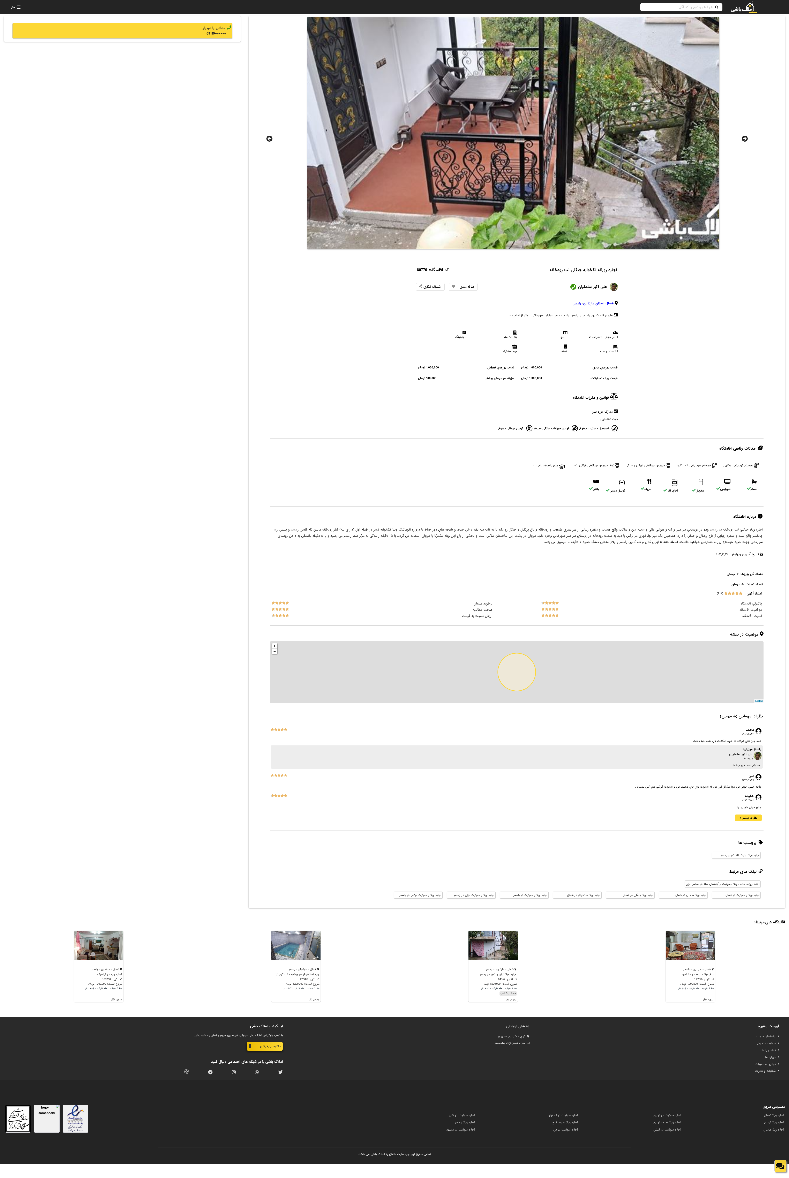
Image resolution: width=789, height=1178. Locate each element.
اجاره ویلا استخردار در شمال (583, 895)
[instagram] (234, 1072)
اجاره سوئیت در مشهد (460, 1129)
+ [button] (274, 646)
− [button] (274, 651)
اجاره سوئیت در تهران (667, 1115)
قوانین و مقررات (766, 1064)
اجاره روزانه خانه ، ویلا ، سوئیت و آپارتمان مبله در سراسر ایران (722, 884)
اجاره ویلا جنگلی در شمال (638, 895)
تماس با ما (769, 1050)
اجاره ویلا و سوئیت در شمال (742, 895)
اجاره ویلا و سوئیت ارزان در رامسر (474, 895)
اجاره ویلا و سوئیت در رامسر (530, 895)
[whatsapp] (257, 1072)
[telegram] (210, 1072)
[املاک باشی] (744, 7)
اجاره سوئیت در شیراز (461, 1115)
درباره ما (770, 1057)
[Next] (745, 139)
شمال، (609, 303)
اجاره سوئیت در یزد (565, 1129)
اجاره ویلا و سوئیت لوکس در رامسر (420, 895)
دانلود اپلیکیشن (270, 1046)
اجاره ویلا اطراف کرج (565, 1122)
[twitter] (280, 1072)
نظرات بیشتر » (748, 818)
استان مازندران (593, 303)
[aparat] (186, 1072)
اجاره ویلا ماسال (774, 1129)
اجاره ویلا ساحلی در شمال (690, 895)
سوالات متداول (766, 1043)
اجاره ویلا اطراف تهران (667, 1122)
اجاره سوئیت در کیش (667, 1129)
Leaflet (758, 701)
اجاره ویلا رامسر (465, 1122)
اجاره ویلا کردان (774, 1122)
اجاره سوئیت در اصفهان (563, 1115)
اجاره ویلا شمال (774, 1115)
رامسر (577, 303)
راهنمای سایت (766, 1036)
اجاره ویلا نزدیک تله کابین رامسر (740, 855)
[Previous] (269, 139)
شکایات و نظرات (765, 1070)
